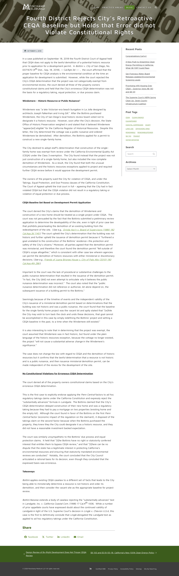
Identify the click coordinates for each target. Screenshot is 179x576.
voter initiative (132, 140)
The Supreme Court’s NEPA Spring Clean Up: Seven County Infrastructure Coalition (141, 100)
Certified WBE (101, 569)
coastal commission (134, 125)
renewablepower (145, 132)
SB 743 (128, 136)
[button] (155, 7)
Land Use (129, 129)
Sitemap (139, 569)
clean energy (138, 117)
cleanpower (131, 121)
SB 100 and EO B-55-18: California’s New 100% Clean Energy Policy (122, 552)
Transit (136, 136)
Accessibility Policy (126, 569)
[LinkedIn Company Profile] (91, 568)
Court (148, 125)
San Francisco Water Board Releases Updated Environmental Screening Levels (140, 77)
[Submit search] (154, 154)
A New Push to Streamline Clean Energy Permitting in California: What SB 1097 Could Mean (140, 65)
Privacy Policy (113, 569)
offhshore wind (143, 129)
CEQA (128, 117)
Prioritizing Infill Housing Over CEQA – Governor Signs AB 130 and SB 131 (139, 89)
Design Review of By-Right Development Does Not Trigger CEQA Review (55, 554)
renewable (130, 132)
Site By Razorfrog (150, 569)
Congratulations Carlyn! (136, 56)
